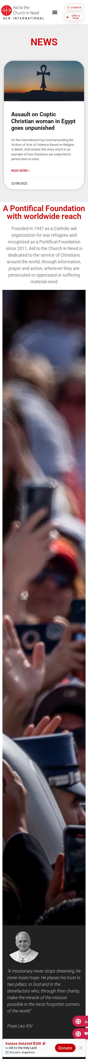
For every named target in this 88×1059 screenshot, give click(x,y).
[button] (55, 12)
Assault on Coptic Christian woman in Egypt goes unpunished (43, 121)
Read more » (20, 170)
